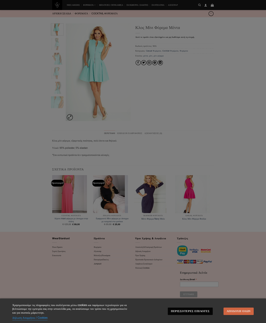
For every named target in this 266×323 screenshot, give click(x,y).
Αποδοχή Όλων (239, 311)
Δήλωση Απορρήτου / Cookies (30, 318)
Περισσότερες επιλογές (190, 311)
